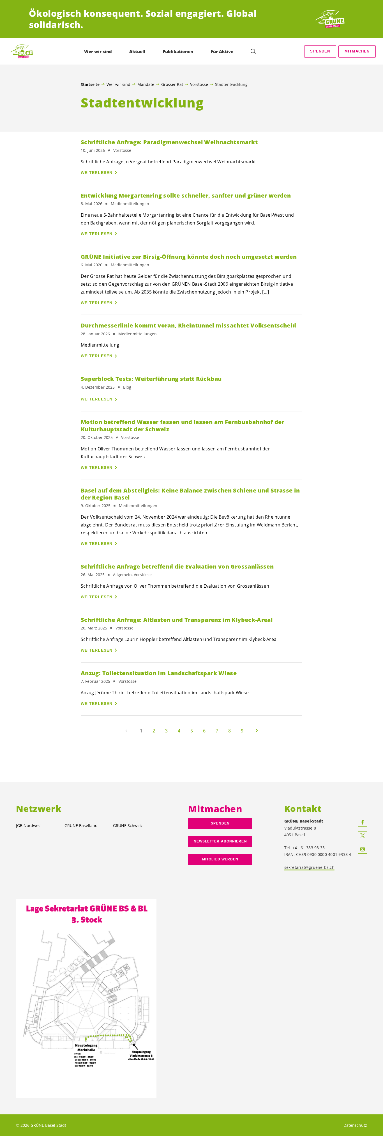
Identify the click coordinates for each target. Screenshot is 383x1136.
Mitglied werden (220, 859)
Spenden (320, 51)
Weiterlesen (97, 172)
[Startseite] (333, 19)
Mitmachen (357, 51)
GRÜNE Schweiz (128, 825)
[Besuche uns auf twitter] (362, 835)
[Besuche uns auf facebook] (362, 822)
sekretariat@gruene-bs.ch (309, 867)
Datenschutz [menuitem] (355, 1125)
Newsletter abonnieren (220, 841)
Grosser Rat (172, 84)
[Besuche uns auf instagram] (362, 849)
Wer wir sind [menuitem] (98, 51)
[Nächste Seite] (257, 731)
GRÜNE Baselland (81, 825)
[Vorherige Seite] (126, 731)
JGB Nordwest (29, 825)
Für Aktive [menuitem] (222, 51)
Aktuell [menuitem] (137, 51)
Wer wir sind (118, 84)
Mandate (145, 84)
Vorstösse (199, 84)
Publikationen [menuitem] (178, 51)
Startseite (90, 84)
